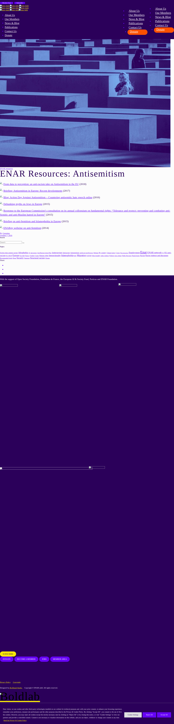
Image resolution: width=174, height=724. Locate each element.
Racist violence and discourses (156, 256)
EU (163, 253)
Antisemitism (74, 253)
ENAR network (154, 252)
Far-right (22, 256)
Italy (75, 256)
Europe (16, 255)
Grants (37, 256)
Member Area (6, 3)
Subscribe (20, 3)
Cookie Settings (133, 715)
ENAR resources (6, 169)
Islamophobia (67, 255)
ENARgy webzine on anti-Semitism (22, 227)
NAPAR (88, 256)
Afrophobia (23, 252)
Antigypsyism (57, 253)
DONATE (7, 659)
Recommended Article (6, 258)
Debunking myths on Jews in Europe (22, 203)
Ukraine (47, 258)
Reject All (149, 715)
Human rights (43, 256)
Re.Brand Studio (15, 688)
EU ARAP (9, 256)
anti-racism (34, 253)
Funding (32, 256)
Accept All (164, 715)
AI (29, 253)
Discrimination (124, 253)
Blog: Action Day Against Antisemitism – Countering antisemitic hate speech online (47, 197)
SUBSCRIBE (8, 654)
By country (102, 253)
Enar (143, 252)
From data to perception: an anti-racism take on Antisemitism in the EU (41, 184)
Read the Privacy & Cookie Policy (15, 720)
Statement (27, 258)
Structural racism (37, 258)
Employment (134, 252)
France (27, 256)
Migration (81, 255)
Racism (142, 256)
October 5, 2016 (6, 235)
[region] (87, 713)
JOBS (44, 659)
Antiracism (66, 253)
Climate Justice (111, 253)
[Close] (171, 705)
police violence (105, 256)
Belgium (96, 253)
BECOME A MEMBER (26, 659)
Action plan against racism (9, 253)
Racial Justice (136, 256)
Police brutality (96, 256)
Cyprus (118, 253)
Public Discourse (127, 256)
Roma (14, 258)
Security (20, 258)
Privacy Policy (5, 682)
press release (118, 256)
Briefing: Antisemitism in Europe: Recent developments (32, 190)
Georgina (6, 233)
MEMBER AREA (60, 659)
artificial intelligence (86, 253)
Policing (111, 256)
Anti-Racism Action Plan (44, 253)
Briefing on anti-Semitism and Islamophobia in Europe (32, 221)
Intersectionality (55, 256)
